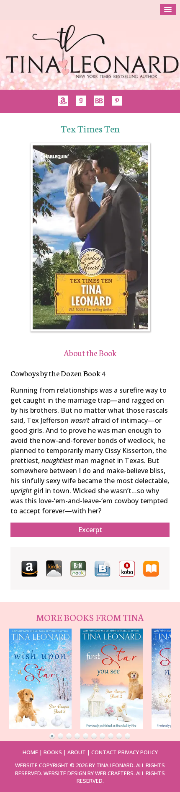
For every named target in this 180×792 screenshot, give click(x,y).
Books (53, 752)
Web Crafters (114, 773)
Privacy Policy (138, 752)
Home (30, 752)
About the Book (90, 352)
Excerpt (90, 529)
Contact (104, 752)
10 (128, 736)
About (76, 752)
